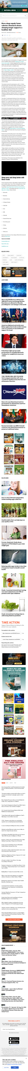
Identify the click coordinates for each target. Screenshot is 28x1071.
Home (3, 21)
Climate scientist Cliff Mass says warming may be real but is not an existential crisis (13, 908)
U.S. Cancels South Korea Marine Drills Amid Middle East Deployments (12, 811)
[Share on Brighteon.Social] (3, 35)
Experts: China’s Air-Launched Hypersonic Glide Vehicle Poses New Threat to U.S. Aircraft (13, 840)
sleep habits (4, 40)
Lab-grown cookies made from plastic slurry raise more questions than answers (13, 850)
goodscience (4, 39)
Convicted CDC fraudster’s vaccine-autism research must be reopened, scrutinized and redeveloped (12, 887)
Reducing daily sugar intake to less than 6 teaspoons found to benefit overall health (14, 567)
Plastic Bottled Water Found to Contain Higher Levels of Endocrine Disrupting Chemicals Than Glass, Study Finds (13, 914)
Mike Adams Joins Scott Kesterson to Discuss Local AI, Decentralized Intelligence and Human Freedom (14, 963)
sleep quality (9, 40)
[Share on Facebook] (5, 35)
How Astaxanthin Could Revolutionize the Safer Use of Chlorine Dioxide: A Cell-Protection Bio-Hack (13, 788)
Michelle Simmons (11, 32)
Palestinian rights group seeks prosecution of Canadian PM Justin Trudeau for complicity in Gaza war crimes (13, 353)
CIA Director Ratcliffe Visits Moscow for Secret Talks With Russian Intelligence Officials (13, 835)
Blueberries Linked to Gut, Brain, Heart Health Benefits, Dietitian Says (13, 881)
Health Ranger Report (7, 945)
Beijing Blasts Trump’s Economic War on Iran (12, 871)
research (13, 39)
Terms (11, 1049)
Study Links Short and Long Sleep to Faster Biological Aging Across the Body (12, 898)
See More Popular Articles (14, 919)
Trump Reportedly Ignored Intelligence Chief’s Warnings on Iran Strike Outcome (13, 816)
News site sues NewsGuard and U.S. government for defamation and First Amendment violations (13, 403)
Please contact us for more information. (10, 647)
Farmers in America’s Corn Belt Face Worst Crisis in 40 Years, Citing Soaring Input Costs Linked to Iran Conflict (13, 867)
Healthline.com (5, 246)
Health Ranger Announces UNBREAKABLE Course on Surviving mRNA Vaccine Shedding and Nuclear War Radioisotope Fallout (13, 973)
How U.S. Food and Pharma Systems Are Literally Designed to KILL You (13, 982)
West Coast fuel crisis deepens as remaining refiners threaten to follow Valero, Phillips (12, 876)
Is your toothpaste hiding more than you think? (13, 825)
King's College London (9, 70)
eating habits (9, 38)
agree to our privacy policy (14, 1064)
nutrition (9, 39)
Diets (5, 38)
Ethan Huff (9, 323)
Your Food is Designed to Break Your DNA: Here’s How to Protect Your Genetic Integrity (13, 805)
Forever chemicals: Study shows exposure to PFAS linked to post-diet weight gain (13, 543)
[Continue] (25, 1029)
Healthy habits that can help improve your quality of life (13, 520)
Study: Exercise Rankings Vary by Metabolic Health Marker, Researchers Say (12, 845)
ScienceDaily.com (5, 241)
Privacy (7, 1049)
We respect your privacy (14, 1032)
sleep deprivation (22, 39)
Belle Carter (10, 297)
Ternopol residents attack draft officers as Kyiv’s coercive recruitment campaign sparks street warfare (13, 795)
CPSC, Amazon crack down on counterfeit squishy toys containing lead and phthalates (12, 821)
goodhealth (19, 38)
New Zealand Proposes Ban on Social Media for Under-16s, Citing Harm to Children (13, 800)
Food (6, 21)
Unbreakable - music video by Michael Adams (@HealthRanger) (12, 989)
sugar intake (15, 40)
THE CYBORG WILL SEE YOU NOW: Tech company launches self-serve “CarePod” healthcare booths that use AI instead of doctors (14, 378)
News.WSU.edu (5, 243)
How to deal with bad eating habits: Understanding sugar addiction (13, 498)
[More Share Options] (10, 35)
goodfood (14, 38)
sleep (17, 39)
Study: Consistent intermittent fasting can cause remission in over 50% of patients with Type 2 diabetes (14, 591)
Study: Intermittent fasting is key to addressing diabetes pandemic (13, 614)
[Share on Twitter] (7, 35)
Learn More (6, 1067)
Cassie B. (9, 374)
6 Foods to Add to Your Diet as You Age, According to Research (11, 860)
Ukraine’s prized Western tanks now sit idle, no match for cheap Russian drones (13, 830)
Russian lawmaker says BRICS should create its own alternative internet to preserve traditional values (13, 427)
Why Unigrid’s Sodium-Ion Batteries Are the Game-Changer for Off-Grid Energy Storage (12, 903)
